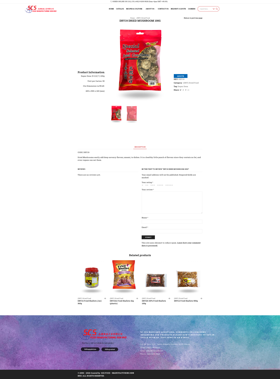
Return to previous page (193, 18)
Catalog (120, 9)
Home (111, 9)
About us (150, 9)
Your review (148, 189)
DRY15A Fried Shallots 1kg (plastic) (122, 302)
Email (145, 227)
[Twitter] (180, 90)
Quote (180, 76)
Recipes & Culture (134, 9)
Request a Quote (178, 9)
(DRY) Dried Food (143, 18)
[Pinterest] (186, 90)
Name (145, 217)
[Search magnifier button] (216, 8)
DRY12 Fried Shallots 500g (186, 301)
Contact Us (163, 9)
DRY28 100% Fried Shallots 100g (154, 302)
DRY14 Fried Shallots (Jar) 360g (90, 302)
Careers (191, 9)
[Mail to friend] (188, 90)
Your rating (147, 182)
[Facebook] (183, 90)
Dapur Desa (183, 86)
